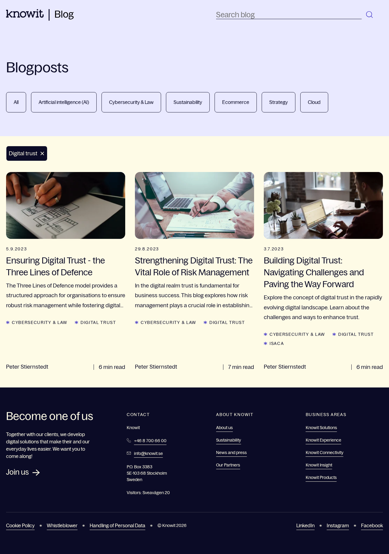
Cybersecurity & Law (131, 102)
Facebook (372, 525)
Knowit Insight (319, 465)
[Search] (370, 15)
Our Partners (228, 465)
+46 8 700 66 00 (150, 440)
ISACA (277, 343)
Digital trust (98, 322)
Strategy (278, 102)
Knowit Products (321, 477)
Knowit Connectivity (324, 452)
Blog (64, 14)
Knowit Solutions (321, 427)
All (16, 102)
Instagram (338, 525)
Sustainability (188, 102)
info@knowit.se (148, 453)
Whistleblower (62, 525)
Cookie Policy (20, 525)
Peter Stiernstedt (27, 367)
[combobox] (289, 15)
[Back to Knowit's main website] (25, 16)
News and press (231, 452)
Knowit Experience (323, 440)
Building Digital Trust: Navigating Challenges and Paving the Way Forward (314, 272)
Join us (17, 472)
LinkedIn (305, 525)
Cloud (314, 102)
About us (224, 427)
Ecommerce (235, 102)
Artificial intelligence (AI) (64, 102)
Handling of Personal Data (117, 525)
